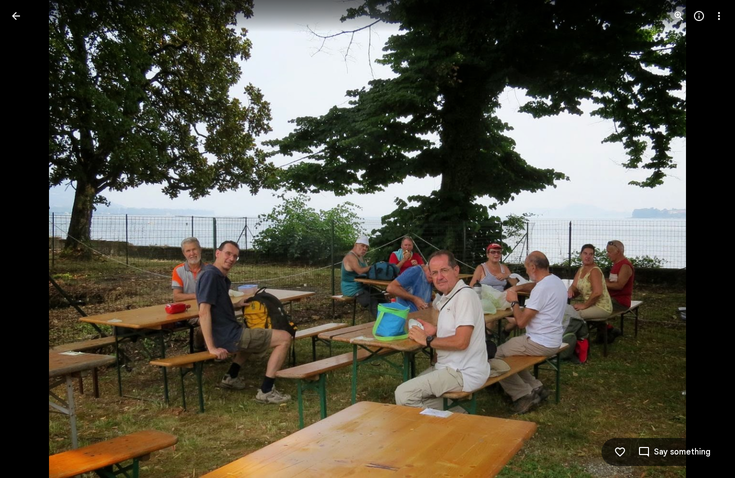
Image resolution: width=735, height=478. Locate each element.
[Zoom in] (679, 16)
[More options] (719, 16)
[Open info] (699, 16)
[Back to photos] (16, 16)
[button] (28, 239)
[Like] (620, 452)
